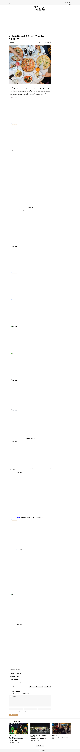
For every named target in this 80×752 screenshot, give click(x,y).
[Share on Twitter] (45, 42)
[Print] (50, 42)
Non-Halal (39, 735)
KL (36, 735)
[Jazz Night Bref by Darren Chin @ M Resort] (61, 728)
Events (10, 735)
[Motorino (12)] (30, 422)
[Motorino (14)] (30, 532)
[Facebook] (63, 3)
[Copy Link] (49, 42)
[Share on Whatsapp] (42, 687)
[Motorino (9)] (30, 338)
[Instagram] (69, 3)
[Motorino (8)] (30, 312)
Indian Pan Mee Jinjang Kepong (39, 738)
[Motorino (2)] (30, 109)
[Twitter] (65, 3)
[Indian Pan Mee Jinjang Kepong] (40, 728)
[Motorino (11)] (30, 393)
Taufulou (12, 42)
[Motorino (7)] (30, 285)
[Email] (47, 42)
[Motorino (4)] (30, 178)
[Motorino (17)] (30, 453)
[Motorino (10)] (30, 365)
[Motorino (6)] (30, 258)
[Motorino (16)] (30, 606)
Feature (13, 735)
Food (16, 735)
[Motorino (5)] (30, 226)
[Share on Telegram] (45, 687)
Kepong (34, 735)
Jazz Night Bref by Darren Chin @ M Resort (61, 738)
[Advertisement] (30, 25)
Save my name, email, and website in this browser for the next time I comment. (22, 711)
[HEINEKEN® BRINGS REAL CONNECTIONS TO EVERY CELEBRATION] (18, 728)
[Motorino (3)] (30, 136)
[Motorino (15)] (30, 571)
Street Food (33, 736)
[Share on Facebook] (44, 42)
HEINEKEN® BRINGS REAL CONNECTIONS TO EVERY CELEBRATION (16, 738)
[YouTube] (67, 3)
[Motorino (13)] (30, 493)
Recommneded (44, 735)
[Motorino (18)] (30, 645)
